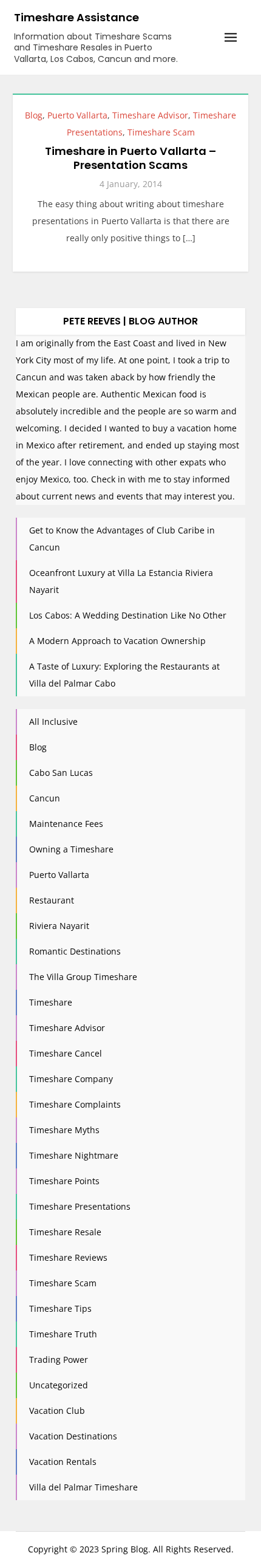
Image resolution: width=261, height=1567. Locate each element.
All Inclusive (53, 721)
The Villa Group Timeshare (83, 976)
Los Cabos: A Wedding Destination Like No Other (127, 615)
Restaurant (51, 900)
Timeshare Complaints (75, 1104)
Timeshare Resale (65, 1232)
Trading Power (58, 1359)
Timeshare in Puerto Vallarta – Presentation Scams (130, 158)
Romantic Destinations (75, 951)
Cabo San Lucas (61, 772)
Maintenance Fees (66, 823)
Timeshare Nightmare (73, 1155)
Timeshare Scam (161, 132)
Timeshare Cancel (65, 1053)
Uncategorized (58, 1385)
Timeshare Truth (63, 1334)
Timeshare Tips (60, 1308)
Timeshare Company (71, 1079)
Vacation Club (57, 1410)
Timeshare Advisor (150, 115)
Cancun (44, 798)
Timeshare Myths (64, 1130)
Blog (33, 115)
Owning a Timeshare (71, 849)
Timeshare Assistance (76, 17)
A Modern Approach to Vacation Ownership (117, 640)
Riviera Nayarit (59, 925)
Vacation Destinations (73, 1436)
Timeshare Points (64, 1181)
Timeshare (50, 1002)
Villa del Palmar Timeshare (83, 1487)
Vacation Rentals (63, 1461)
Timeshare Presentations (79, 1206)
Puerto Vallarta (77, 115)
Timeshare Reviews (68, 1257)
